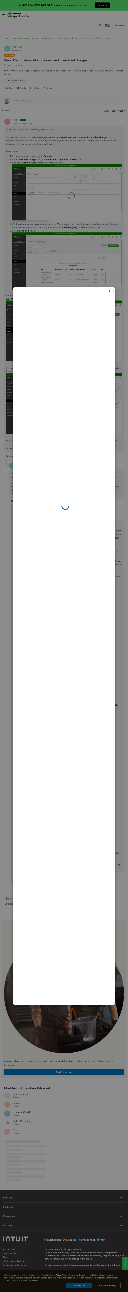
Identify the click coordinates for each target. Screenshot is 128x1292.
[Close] (112, 291)
